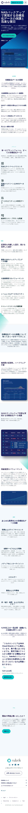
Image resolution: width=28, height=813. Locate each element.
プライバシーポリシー (13, 797)
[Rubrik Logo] (5, 2)
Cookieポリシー (15, 800)
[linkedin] (9, 765)
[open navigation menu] (25, 2)
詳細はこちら (4, 40)
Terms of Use (6, 800)
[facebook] (15, 765)
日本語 (3, 790)
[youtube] (18, 765)
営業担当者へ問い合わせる (17, 2)
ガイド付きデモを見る (8, 35)
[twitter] (12, 765)
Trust (23, 800)
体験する (6, 731)
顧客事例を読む (8, 677)
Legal (4, 797)
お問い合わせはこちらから (13, 773)
